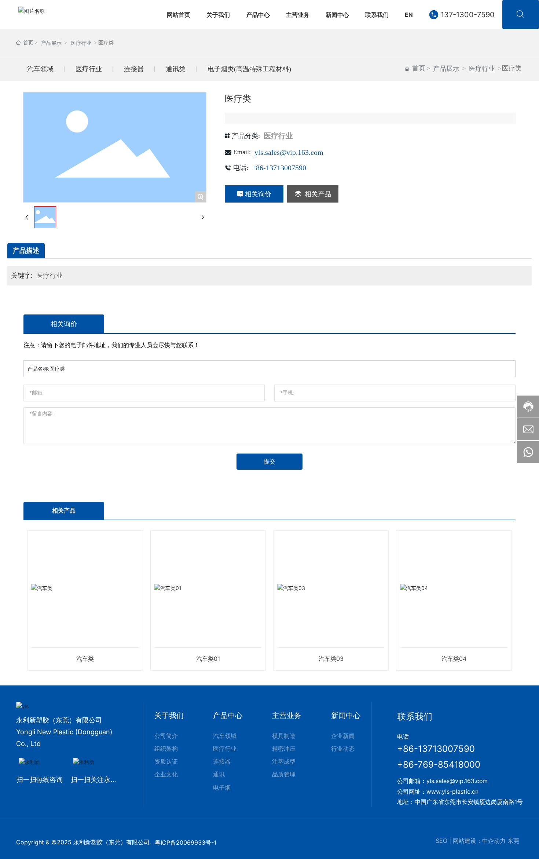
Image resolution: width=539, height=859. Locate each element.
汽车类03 (331, 658)
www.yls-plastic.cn (452, 791)
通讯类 (176, 69)
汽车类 (85, 658)
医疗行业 (81, 43)
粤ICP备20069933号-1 (185, 842)
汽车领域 (40, 69)
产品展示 (51, 43)
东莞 (513, 840)
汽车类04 (453, 658)
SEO (441, 840)
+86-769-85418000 (438, 764)
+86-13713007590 (279, 168)
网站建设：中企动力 (479, 840)
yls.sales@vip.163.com (288, 152)
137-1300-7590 (468, 14)
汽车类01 (208, 658)
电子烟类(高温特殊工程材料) (249, 69)
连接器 (134, 69)
